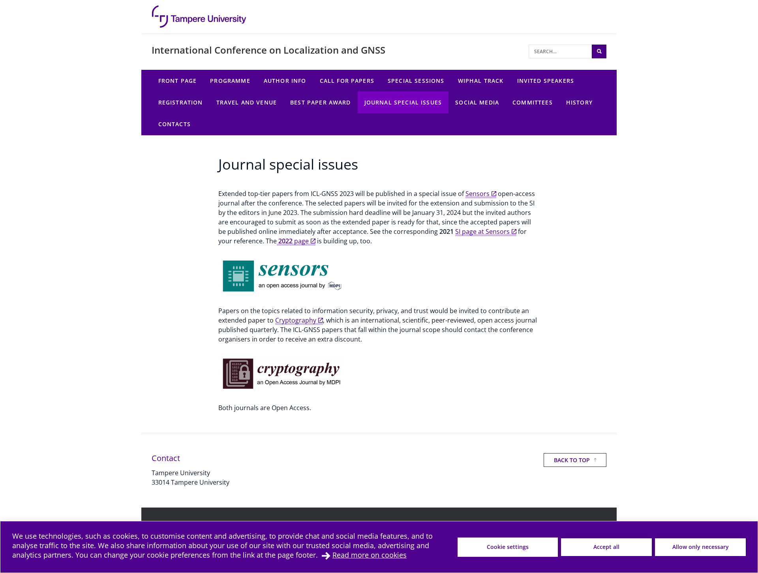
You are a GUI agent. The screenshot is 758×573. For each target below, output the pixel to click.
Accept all (606, 547)
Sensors (477, 193)
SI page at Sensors (482, 231)
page (293, 241)
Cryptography (295, 320)
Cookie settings (508, 547)
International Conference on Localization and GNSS (268, 49)
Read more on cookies (369, 555)
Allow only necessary (700, 547)
